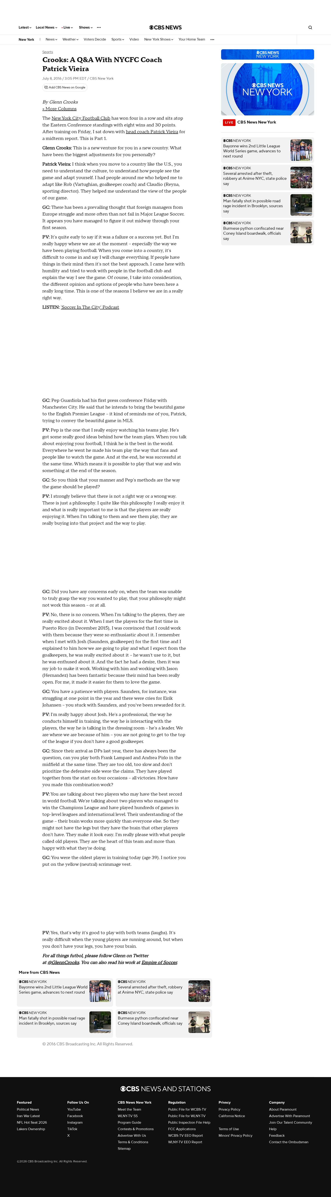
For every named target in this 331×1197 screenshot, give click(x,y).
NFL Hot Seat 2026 (32, 1122)
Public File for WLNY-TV (187, 1116)
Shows (85, 27)
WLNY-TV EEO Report (185, 1142)
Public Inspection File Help (189, 1122)
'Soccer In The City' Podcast (90, 307)
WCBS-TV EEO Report (185, 1135)
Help (273, 1129)
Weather (70, 39)
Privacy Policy (229, 1109)
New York (26, 39)
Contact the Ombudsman (288, 1142)
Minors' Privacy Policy (235, 1135)
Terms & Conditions (133, 1142)
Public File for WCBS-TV (187, 1109)
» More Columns (59, 109)
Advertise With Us (132, 1135)
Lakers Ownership (31, 1129)
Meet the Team (129, 1109)
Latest (24, 27)
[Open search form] (310, 27)
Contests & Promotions (136, 1129)
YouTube (74, 1109)
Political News (28, 1109)
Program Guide (129, 1122)
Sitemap (124, 1148)
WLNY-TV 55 (128, 1116)
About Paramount (283, 1109)
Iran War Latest (28, 1116)
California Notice (232, 1116)
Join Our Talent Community (290, 1122)
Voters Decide (95, 39)
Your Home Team (192, 39)
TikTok (72, 1129)
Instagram (75, 1122)
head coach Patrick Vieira (152, 132)
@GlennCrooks (63, 962)
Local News (45, 27)
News (50, 39)
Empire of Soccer (159, 962)
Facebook (75, 1116)
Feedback (277, 1135)
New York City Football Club (81, 118)
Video (134, 39)
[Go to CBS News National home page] (165, 27)
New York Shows (157, 39)
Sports (116, 39)
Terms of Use (229, 1129)
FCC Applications (182, 1129)
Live (67, 27)
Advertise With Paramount (289, 1116)
